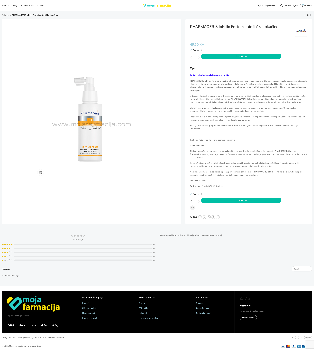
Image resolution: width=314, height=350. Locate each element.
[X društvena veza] (204, 217)
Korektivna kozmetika (148, 318)
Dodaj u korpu (241, 56)
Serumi (142, 303)
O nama (199, 303)
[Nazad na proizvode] (307, 15)
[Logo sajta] (157, 5)
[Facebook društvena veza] (200, 217)
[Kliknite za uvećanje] (41, 172)
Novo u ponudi (88, 313)
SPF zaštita (144, 308)
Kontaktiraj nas (202, 308)
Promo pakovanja (90, 318)
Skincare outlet (89, 308)
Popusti (85, 303)
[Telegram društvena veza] (213, 217)
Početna (5, 15)
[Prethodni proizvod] (304, 15)
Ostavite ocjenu (248, 317)
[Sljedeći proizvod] (310, 15)
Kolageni (143, 313)
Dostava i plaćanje (204, 313)
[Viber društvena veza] (218, 217)
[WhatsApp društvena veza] (209, 217)
